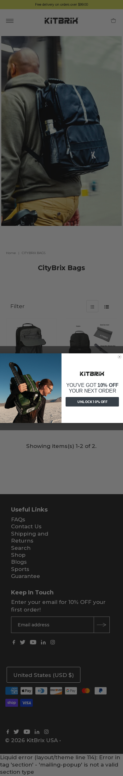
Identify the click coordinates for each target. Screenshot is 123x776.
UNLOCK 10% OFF (92, 402)
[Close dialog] (119, 357)
